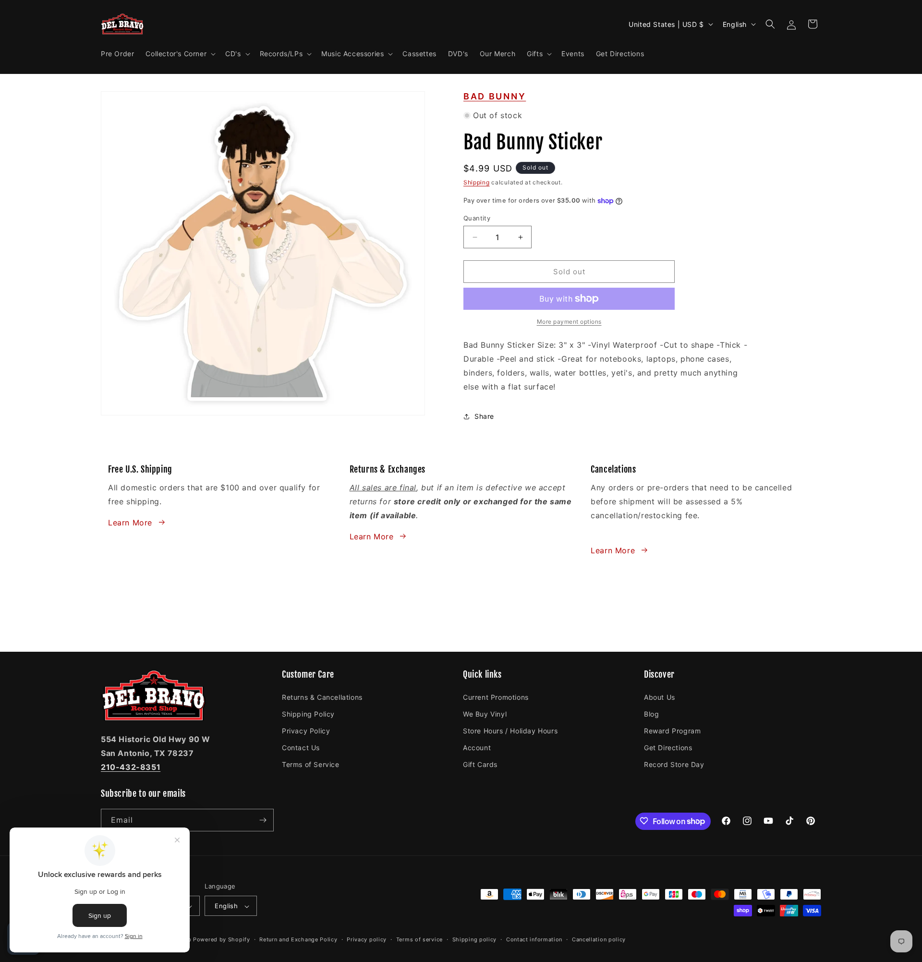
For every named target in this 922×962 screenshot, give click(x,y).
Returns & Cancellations (322, 697)
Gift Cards (480, 764)
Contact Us (301, 747)
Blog (651, 713)
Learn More (130, 522)
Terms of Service (311, 764)
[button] (179, 54)
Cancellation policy (599, 939)
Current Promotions (496, 697)
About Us (659, 697)
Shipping (476, 182)
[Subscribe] (262, 820)
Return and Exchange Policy (298, 939)
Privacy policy (367, 939)
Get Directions (668, 747)
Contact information (534, 939)
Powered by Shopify (221, 940)
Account (477, 747)
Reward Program (672, 730)
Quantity (476, 218)
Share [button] (484, 416)
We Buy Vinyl (485, 713)
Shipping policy (474, 939)
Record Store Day (674, 764)
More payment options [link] (569, 321)
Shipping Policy (308, 713)
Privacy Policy (306, 730)
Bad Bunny (494, 96)
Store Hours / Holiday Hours (510, 730)
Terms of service (419, 939)
